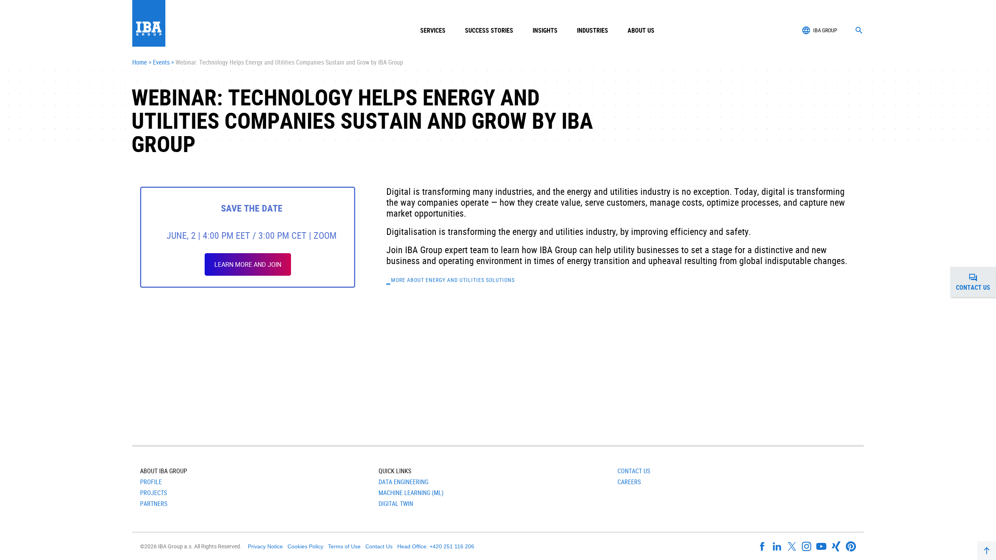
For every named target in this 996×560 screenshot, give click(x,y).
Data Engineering (403, 482)
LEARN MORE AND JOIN (247, 264)
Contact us (976, 284)
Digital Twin (396, 503)
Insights (545, 30)
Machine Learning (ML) (411, 492)
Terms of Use (344, 546)
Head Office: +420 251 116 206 (435, 546)
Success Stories (489, 30)
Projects (153, 492)
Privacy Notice (265, 546)
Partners (153, 503)
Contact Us (633, 471)
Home (139, 62)
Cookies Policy (305, 546)
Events (161, 62)
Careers (629, 482)
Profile (151, 482)
